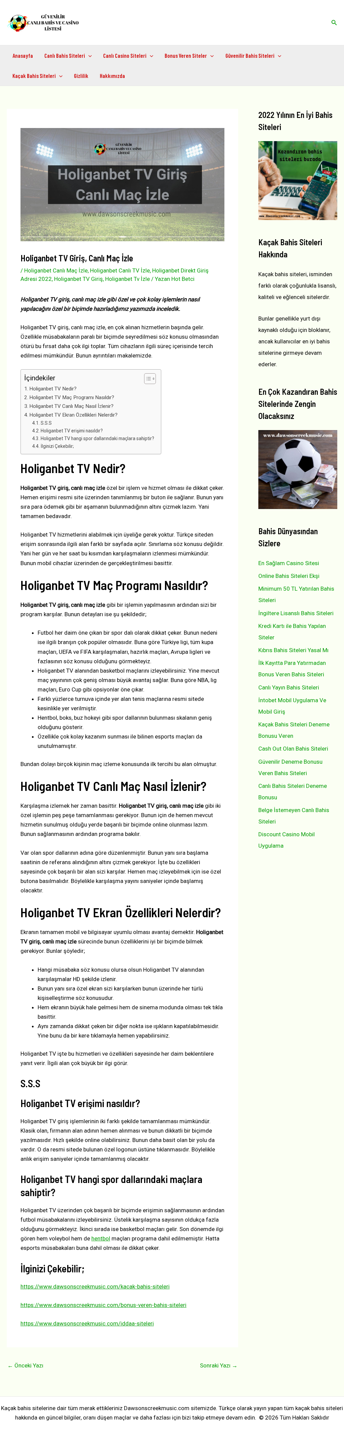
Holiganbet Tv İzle (127, 279)
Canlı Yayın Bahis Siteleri (288, 687)
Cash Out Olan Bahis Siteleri (293, 748)
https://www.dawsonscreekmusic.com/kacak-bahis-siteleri (95, 1286)
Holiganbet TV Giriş (78, 279)
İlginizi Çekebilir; (57, 446)
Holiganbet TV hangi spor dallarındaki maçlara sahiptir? (97, 438)
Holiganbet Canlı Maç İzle (56, 270)
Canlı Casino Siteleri (124, 55)
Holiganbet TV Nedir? (53, 389)
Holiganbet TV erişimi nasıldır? (72, 430)
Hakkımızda (112, 75)
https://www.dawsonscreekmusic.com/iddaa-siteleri (87, 1323)
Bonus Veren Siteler (186, 55)
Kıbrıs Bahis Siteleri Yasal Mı (293, 650)
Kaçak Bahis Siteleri (34, 75)
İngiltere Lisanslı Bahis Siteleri (296, 613)
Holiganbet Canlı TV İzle (120, 270)
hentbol (100, 1238)
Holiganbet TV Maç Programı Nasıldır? (71, 397)
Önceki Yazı (25, 1365)
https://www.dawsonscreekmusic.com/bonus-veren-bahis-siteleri (103, 1305)
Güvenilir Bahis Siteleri (249, 55)
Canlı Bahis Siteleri (64, 55)
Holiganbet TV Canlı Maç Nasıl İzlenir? (71, 406)
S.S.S (46, 423)
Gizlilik (81, 75)
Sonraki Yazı (219, 1365)
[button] (334, 22)
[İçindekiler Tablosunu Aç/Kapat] (146, 378)
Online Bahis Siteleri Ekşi (288, 576)
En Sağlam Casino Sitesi (288, 563)
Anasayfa (22, 55)
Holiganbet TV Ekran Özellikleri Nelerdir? (73, 415)
